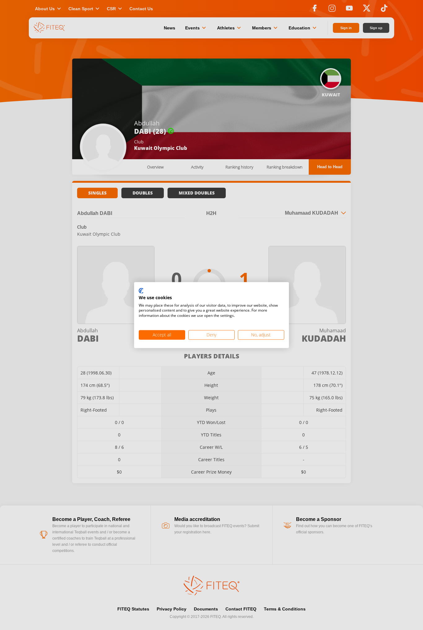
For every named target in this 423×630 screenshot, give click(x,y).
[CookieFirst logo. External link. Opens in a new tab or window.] (141, 291)
